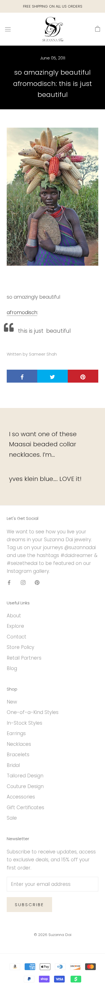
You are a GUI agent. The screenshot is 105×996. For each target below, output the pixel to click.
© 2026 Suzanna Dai (52, 934)
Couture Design (25, 786)
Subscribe (29, 905)
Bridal (13, 765)
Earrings (16, 733)
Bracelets (18, 754)
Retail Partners (24, 658)
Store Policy (20, 647)
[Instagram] (23, 582)
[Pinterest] (37, 582)
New (12, 701)
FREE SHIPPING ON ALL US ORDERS (52, 6)
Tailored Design (25, 775)
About (14, 615)
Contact (16, 636)
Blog (12, 668)
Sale (12, 818)
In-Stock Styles (24, 723)
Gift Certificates (25, 807)
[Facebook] (9, 582)
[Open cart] (97, 29)
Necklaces (19, 744)
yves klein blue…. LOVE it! (45, 478)
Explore (15, 626)
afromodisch (22, 312)
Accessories (21, 796)
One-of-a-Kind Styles (33, 712)
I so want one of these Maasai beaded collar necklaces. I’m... (43, 444)
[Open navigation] (8, 29)
